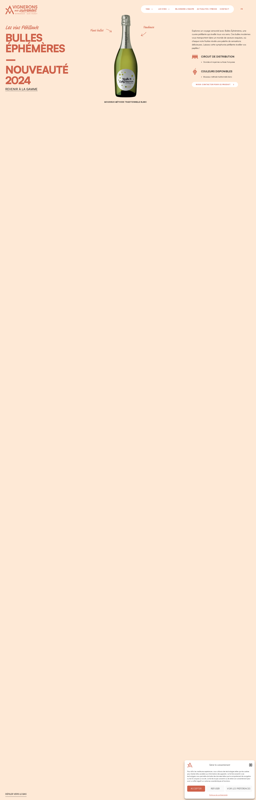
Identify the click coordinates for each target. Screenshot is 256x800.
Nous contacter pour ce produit (213, 84)
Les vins (162, 9)
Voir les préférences (239, 788)
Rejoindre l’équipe (184, 9)
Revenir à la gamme (21, 89)
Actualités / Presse (207, 9)
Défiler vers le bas (16, 794)
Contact (224, 9)
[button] (250, 765)
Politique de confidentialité (218, 795)
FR (242, 9)
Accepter (196, 788)
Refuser (215, 788)
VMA (148, 9)
